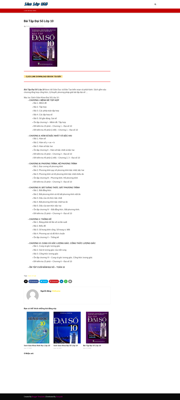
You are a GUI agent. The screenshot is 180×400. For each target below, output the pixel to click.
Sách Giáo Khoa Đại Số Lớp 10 (66, 345)
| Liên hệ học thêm (30, 10)
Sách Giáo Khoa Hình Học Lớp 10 (37, 345)
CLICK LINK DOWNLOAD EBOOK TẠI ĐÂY (43, 76)
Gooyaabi (59, 397)
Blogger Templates (38, 397)
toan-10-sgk (32, 276)
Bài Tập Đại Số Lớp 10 (92, 345)
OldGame (29, 26)
